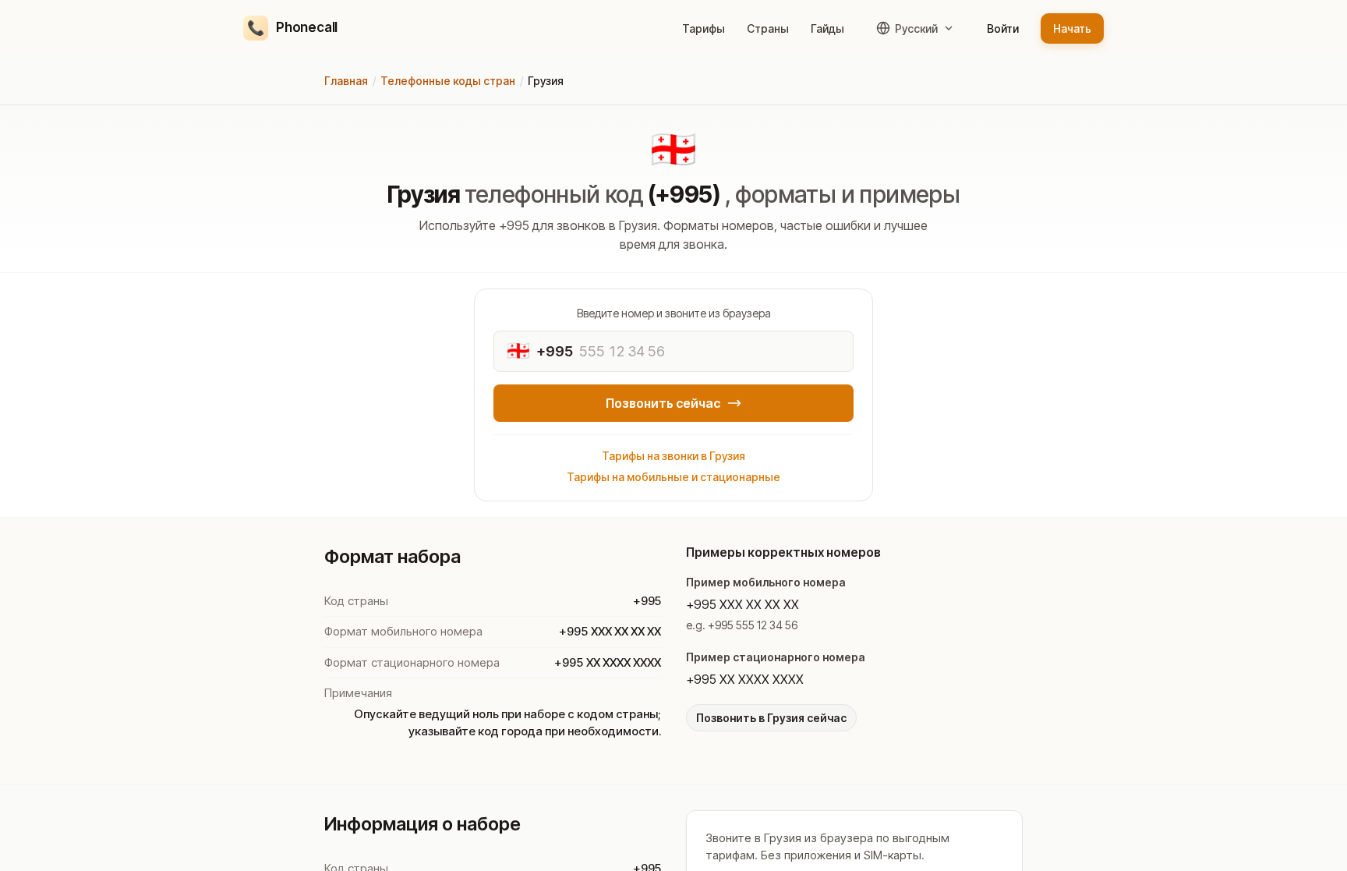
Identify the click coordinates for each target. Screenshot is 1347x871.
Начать (1072, 28)
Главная (346, 80)
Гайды (827, 28)
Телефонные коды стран (447, 80)
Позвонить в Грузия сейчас (771, 717)
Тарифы (703, 28)
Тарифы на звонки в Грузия (673, 455)
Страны (768, 28)
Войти (1003, 28)
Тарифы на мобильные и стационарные (673, 476)
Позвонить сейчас (663, 403)
